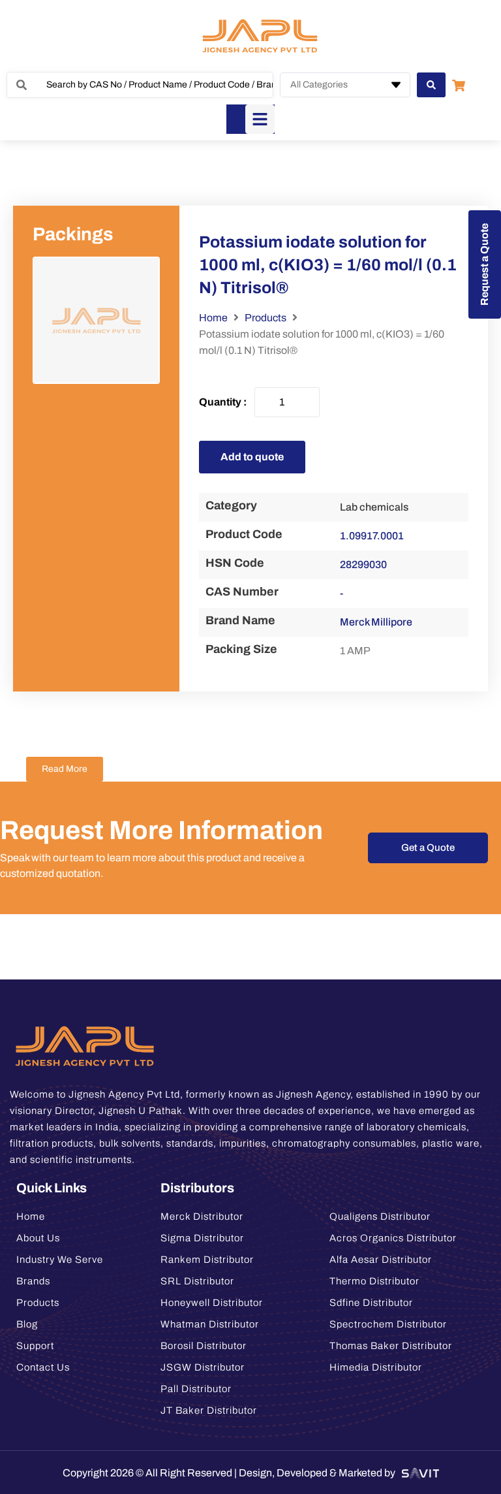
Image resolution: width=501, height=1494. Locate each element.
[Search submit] (431, 84)
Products (265, 317)
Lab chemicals (374, 507)
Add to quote (252, 456)
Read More (64, 769)
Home (213, 317)
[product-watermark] (96, 320)
